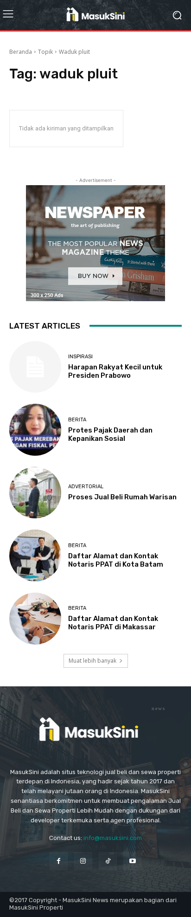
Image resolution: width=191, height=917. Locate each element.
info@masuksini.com (112, 837)
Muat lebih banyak (92, 661)
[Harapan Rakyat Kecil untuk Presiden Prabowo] (35, 367)
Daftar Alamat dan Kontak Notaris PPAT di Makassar (113, 622)
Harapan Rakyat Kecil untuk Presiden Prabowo (115, 371)
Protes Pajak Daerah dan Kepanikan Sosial (110, 434)
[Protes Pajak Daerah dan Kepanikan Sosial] (35, 430)
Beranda (20, 52)
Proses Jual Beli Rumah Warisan (122, 497)
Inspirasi (80, 356)
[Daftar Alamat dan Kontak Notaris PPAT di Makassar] (35, 619)
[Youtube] (132, 861)
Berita (77, 419)
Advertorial (85, 486)
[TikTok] (108, 861)
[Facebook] (59, 861)
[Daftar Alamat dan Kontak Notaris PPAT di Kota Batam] (35, 555)
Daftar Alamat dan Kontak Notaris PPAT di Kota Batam (115, 560)
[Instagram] (83, 861)
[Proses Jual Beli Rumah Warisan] (35, 493)
